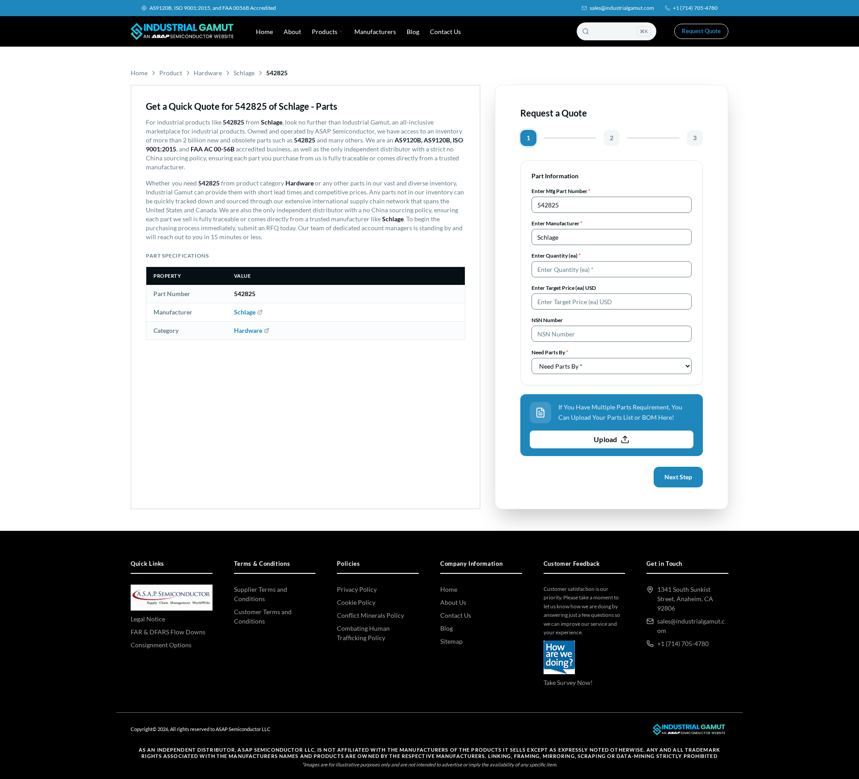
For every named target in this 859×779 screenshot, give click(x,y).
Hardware (208, 73)
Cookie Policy (356, 602)
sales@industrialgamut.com (622, 7)
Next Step (678, 477)
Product (170, 73)
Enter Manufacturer (557, 223)
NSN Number (547, 320)
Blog (413, 31)
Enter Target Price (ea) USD (564, 287)
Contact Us (445, 31)
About (292, 31)
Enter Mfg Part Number (561, 191)
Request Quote (701, 30)
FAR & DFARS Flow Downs (168, 632)
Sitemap (451, 641)
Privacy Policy (357, 589)
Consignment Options (161, 645)
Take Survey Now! (568, 682)
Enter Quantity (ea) (556, 255)
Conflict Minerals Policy (370, 615)
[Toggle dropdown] (341, 31)
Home (264, 31)
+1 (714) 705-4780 (695, 7)
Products (324, 31)
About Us (453, 602)
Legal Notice (148, 619)
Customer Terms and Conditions (263, 616)
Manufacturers (375, 31)
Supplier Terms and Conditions (260, 594)
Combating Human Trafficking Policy (363, 632)
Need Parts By (550, 352)
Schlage (244, 73)
